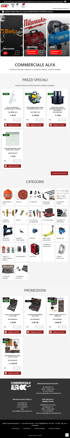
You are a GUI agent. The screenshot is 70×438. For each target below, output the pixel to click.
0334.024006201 (57, 319)
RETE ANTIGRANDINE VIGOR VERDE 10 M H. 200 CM (12, 149)
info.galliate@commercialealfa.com (50, 393)
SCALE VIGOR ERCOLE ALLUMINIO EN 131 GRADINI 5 (12, 109)
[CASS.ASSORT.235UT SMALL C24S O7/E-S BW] (12, 345)
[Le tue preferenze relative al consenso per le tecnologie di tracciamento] (67, 435)
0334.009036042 (12, 319)
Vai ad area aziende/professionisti (53, 1)
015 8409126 (24, 407)
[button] (4, 36)
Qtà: (5, 119)
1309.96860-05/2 (12, 112)
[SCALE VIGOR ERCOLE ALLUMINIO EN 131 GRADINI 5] (12, 97)
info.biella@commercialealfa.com (22, 411)
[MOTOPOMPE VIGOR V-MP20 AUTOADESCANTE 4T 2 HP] (35, 97)
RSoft (40, 435)
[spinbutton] (15, 120)
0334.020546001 (35, 319)
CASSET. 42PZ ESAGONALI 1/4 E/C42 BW (12, 315)
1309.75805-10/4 (35, 112)
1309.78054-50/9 (57, 112)
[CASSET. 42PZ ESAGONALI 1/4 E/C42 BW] (12, 304)
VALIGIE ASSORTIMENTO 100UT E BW (35, 315)
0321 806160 (49, 391)
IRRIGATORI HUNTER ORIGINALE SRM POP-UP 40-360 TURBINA (57, 109)
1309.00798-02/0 (12, 153)
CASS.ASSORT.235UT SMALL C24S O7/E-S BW (12, 356)
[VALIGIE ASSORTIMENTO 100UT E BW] (35, 304)
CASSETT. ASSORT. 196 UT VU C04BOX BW (57, 315)
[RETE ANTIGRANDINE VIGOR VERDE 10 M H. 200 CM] (12, 138)
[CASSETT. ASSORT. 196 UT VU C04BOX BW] (57, 304)
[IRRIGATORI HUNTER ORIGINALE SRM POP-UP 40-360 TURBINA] (57, 97)
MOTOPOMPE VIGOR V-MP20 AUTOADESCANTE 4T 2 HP (35, 108)
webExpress (35, 435)
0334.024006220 (12, 360)
